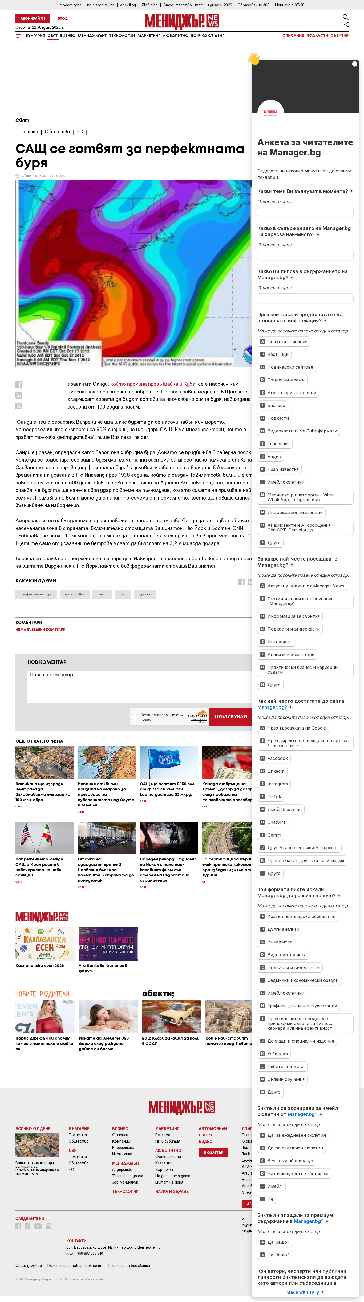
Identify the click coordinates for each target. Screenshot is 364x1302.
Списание (293, 35)
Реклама (162, 1135)
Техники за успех (127, 1176)
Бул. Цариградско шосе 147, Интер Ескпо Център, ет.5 (113, 1247)
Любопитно (175, 36)
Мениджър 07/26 (289, 5)
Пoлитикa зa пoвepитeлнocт (74, 1265)
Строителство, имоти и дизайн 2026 (197, 5)
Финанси (120, 1135)
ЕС (71, 1169)
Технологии (122, 36)
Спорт (206, 1135)
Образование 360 (253, 5)
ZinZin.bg (149, 5)
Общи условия (28, 1265)
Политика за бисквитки (128, 1265)
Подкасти (317, 35)
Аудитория (251, 1225)
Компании (121, 1141)
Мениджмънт (92, 36)
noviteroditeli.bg (101, 5)
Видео (206, 1141)
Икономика (122, 1154)
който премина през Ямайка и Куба (152, 384)
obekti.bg (128, 5)
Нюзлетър (213, 1153)
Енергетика (123, 1147)
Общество (79, 1141)
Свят (53, 36)
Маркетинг (148, 36)
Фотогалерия (168, 1157)
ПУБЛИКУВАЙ (231, 717)
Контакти (76, 1241)
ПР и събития (167, 1141)
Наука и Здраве (172, 1191)
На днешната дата (172, 1176)
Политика (78, 1135)
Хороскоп (164, 1169)
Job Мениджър (125, 1182)
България (35, 36)
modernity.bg (71, 5)
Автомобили (213, 1128)
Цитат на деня (169, 1182)
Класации (163, 1163)
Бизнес (67, 36)
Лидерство (122, 1169)
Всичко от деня (208, 36)
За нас (247, 1219)
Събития (340, 35)
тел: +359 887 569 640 (84, 1253)
